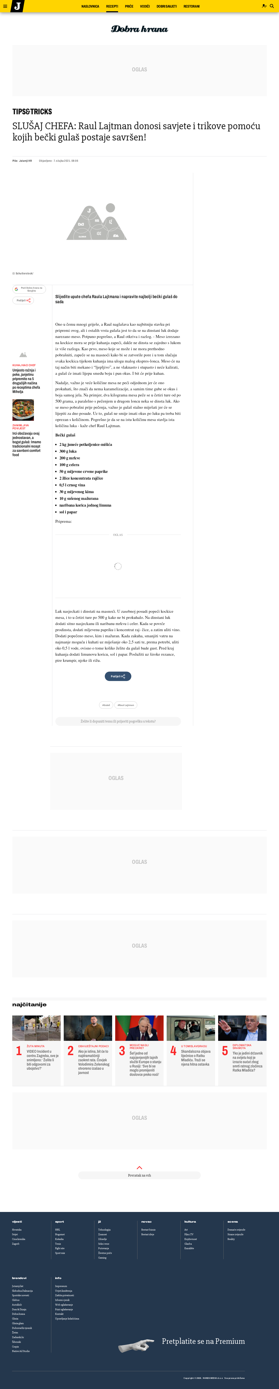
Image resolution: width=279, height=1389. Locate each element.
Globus (15, 1300)
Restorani (192, 6)
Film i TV (188, 1234)
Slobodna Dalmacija (22, 1291)
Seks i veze (103, 1243)
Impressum (61, 1286)
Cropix (15, 1346)
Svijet (15, 1234)
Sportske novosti (20, 1295)
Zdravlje (102, 1239)
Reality (231, 1239)
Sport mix (60, 1253)
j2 (99, 1221)
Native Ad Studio (21, 1351)
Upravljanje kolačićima (67, 1318)
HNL (57, 1229)
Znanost (102, 1234)
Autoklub (17, 1304)
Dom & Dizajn (19, 1309)
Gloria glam (18, 1323)
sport (59, 1221)
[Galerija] (96, 220)
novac (146, 1221)
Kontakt (59, 1314)
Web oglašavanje (64, 1304)
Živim (15, 1332)
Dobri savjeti (167, 6)
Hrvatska (16, 1229)
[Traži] (272, 6)
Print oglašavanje (64, 1309)
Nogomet (60, 1234)
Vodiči (145, 6)
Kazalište (189, 1248)
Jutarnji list (17, 1286)
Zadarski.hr (18, 1337)
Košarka (59, 1239)
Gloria (15, 1318)
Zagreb (15, 1243)
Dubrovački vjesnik (22, 1328)
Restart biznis (148, 1229)
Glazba (188, 1243)
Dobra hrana (18, 1314)
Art (186, 1229)
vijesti (17, 1221)
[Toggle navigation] (3, 5)
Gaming (102, 1257)
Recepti (112, 6)
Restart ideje (147, 1234)
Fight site (60, 1248)
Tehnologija (104, 1229)
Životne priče (105, 1253)
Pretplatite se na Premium (203, 1341)
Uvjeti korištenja (63, 1291)
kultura (190, 1221)
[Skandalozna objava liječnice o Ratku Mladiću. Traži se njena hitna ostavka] (191, 1029)
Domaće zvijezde (236, 1229)
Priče (129, 6)
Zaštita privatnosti (64, 1295)
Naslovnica (90, 6)
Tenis (58, 1243)
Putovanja (103, 1248)
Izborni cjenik (62, 1300)
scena (233, 1221)
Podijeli (21, 300)
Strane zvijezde (235, 1234)
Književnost (190, 1239)
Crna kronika (18, 1239)
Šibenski (16, 1342)
